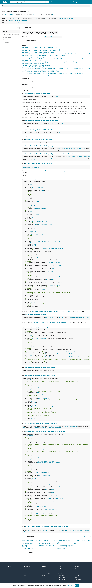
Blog (59, 570)
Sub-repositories (44, 570)
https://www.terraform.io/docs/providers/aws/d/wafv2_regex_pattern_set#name (65, 351)
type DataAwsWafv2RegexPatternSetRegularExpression (36, 65)
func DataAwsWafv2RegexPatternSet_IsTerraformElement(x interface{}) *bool (41, 50)
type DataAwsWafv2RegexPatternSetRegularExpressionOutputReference (40, 71)
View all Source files (85, 536)
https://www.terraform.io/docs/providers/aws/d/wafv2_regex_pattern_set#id (64, 356)
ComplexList (31, 379)
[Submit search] (48, 2)
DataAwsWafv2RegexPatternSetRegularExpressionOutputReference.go (65, 542)
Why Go (53, 2)
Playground (26, 568)
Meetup (76, 577)
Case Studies (10, 570)
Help (25, 575)
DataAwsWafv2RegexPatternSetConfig (31, 167)
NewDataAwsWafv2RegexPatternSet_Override (38, 163)
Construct (75, 166)
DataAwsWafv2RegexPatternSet (55, 166)
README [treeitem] (5, 31)
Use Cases (9, 568)
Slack (76, 573)
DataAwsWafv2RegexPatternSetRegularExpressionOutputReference (51, 406)
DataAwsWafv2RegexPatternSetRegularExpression (40, 367)
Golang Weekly (78, 579)
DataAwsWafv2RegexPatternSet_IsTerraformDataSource (41, 120)
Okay (76, 585)
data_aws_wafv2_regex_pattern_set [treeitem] (11, 34)
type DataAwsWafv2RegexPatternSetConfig (33, 63)
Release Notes (61, 575)
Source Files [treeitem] (6, 40)
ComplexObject (31, 435)
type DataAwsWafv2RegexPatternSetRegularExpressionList (37, 67)
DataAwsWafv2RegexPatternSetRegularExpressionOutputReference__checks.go (65, 547)
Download (60, 568)
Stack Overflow (27, 573)
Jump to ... (5, 28)
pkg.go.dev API (44, 575)
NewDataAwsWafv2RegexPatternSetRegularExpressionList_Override (45, 146)
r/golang (77, 575)
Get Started (27, 566)
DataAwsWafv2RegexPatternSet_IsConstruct (38, 93)
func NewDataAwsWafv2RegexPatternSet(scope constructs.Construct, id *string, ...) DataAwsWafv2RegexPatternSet (53, 62)
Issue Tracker (61, 573)
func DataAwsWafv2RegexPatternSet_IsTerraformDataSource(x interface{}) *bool (42, 49)
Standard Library (44, 568)
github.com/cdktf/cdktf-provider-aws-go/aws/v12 (23, 8)
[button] (9, 18)
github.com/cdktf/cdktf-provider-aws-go (18, 20)
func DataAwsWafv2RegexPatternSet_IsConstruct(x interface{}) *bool (39, 47)
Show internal (87, 552)
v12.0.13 (5, 14)
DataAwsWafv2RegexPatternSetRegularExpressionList (72, 148)
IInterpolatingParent (37, 150)
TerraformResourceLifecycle (42, 221)
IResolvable (57, 262)
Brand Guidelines (61, 577)
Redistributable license (27, 18)
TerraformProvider (38, 234)
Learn (61, 2)
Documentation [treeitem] (7, 37)
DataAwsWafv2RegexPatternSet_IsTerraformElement (40, 130)
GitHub (76, 570)
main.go (76, 543)
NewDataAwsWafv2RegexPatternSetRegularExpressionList (42, 423)
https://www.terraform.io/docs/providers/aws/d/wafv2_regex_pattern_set (51, 171)
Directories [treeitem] (6, 42)
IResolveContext (41, 411)
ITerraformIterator (38, 205)
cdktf (30, 150)
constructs (69, 166)
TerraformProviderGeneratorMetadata (53, 248)
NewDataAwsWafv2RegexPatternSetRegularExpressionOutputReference (46, 526)
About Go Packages (45, 573)
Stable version (51, 18)
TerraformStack (39, 187)
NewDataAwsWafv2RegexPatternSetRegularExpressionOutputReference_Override (49, 154)
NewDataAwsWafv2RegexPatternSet (35, 314)
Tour (25, 570)
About (59, 566)
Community (84, 2)
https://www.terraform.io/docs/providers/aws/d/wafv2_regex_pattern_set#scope (65, 353)
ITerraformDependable (40, 338)
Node (36, 231)
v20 (20, 5)
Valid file (14, 18)
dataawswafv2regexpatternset (43, 8)
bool (57, 96)
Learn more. (71, 585)
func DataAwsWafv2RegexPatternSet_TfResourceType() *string (38, 52)
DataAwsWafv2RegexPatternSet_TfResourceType (39, 139)
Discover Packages (6, 8)
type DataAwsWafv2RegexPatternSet (31, 60)
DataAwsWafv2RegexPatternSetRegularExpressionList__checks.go (47, 545)
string (51, 142)
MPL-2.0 (34, 14)
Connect (77, 566)
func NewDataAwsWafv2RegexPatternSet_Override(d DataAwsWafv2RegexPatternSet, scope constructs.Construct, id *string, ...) (54, 58)
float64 (84, 158)
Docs (67, 2)
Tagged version (40, 18)
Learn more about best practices (65, 18)
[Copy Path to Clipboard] (50, 9)
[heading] (6, 2)
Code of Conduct (61, 579)
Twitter (76, 568)
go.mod (14, 18)
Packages (75, 2)
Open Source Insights (15, 22)
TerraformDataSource (33, 183)
